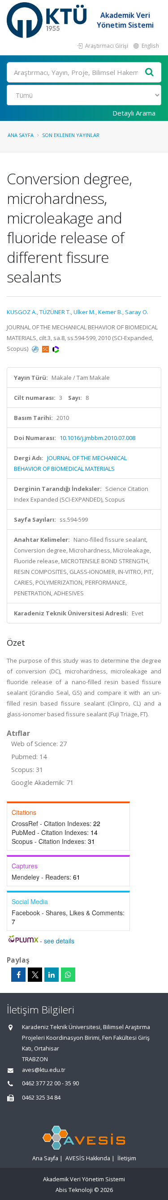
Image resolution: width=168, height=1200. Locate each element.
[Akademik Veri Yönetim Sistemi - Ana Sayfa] (48, 20)
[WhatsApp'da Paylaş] (68, 974)
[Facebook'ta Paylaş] (18, 974)
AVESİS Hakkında (87, 1158)
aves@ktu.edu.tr (43, 1070)
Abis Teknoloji (74, 1190)
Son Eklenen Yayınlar (70, 135)
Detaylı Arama (133, 112)
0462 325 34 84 (41, 1097)
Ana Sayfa (21, 135)
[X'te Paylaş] (35, 974)
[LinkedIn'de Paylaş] (51, 974)
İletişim (126, 1158)
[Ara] (149, 72)
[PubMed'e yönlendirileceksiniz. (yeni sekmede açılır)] (36, 349)
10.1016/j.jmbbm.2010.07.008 (97, 438)
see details (59, 940)
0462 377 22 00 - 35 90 (50, 1083)
